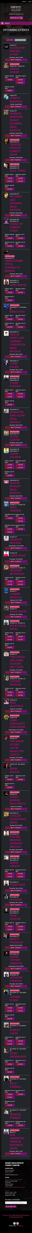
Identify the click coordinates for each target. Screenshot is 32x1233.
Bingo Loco (17, 311)
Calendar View (20, 40)
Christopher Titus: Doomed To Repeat (14, 265)
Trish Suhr (17, 884)
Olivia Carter (15, 438)
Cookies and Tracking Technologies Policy (19, 1216)
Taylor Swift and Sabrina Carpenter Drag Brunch (17, 343)
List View (10, 40)
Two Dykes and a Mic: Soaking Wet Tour (17, 662)
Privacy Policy (8, 1215)
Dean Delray (15, 770)
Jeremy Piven (15, 998)
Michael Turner (16, 1116)
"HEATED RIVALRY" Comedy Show (16, 149)
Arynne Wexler (15, 682)
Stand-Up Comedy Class (16, 227)
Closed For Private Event (17, 51)
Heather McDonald (17, 572)
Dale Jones (17, 170)
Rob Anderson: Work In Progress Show (17, 1141)
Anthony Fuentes (16, 979)
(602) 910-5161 (16, 12)
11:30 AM (9, 238)
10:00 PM (9, 319)
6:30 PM (20, 518)
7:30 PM (9, 518)
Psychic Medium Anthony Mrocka (16, 841)
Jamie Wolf (18, 555)
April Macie (18, 284)
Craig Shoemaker (18, 1054)
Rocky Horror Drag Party (18, 800)
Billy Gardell (16, 1085)
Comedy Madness (16, 99)
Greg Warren (15, 508)
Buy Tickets (16, 60)
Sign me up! (11, 1206)
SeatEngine (19, 1225)
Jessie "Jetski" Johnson (16, 960)
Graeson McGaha (16, 541)
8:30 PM (20, 83)
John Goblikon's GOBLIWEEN (17, 723)
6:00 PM (20, 80)
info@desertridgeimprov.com (16, 14)
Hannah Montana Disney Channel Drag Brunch (16, 122)
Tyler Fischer (15, 384)
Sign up (24, 1)
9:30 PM (9, 181)
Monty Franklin (16, 940)
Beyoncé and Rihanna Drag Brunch (16, 203)
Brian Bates (18, 611)
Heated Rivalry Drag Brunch (15, 488)
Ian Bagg (16, 899)
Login (29, 1)
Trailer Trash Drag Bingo (18, 819)
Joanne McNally (16, 595)
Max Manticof (16, 704)
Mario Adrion (15, 864)
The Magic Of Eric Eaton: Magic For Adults (17, 747)
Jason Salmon (15, 455)
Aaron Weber (14, 70)
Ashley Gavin (15, 1031)
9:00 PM (20, 521)
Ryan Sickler (15, 917)
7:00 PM (9, 80)
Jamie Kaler (14, 365)
